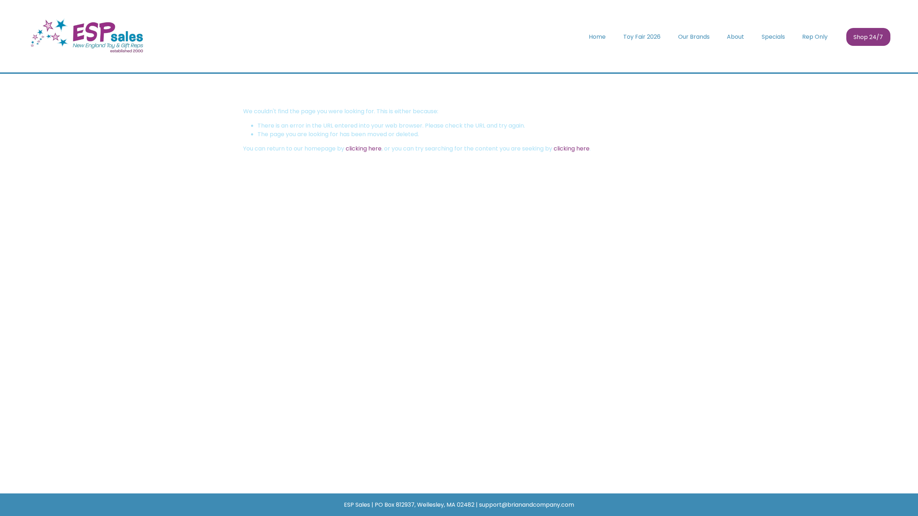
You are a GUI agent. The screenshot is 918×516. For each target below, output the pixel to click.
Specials (773, 37)
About (735, 37)
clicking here (364, 148)
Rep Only (815, 37)
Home (597, 37)
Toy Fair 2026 (642, 37)
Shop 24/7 (868, 37)
